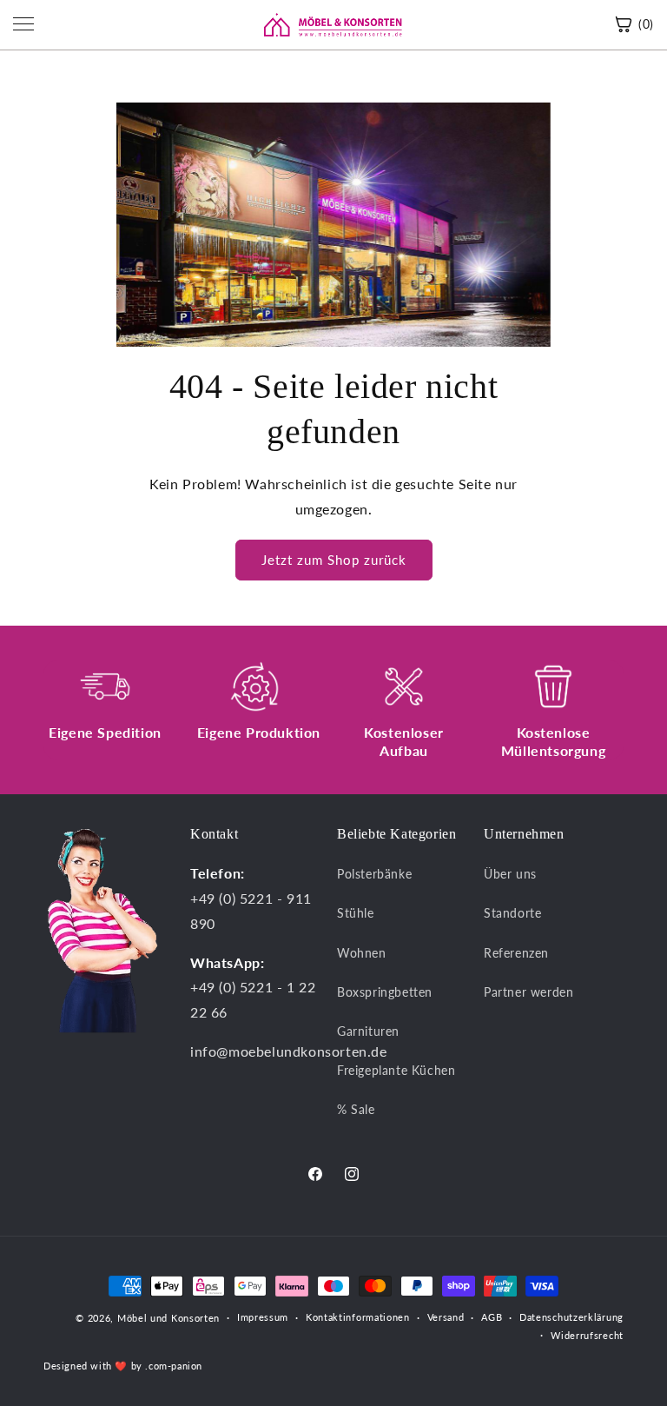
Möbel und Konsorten (168, 1317)
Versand (446, 1317)
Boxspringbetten (385, 992)
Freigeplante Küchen (396, 1070)
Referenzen (516, 952)
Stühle (355, 912)
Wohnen (361, 952)
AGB (491, 1317)
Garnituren (368, 1031)
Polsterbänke (374, 873)
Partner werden (528, 992)
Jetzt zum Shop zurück (333, 559)
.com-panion (173, 1365)
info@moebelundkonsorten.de (288, 1051)
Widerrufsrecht (587, 1335)
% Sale (356, 1109)
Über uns (510, 873)
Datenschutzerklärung (571, 1317)
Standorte (512, 912)
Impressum (262, 1317)
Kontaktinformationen (358, 1317)
